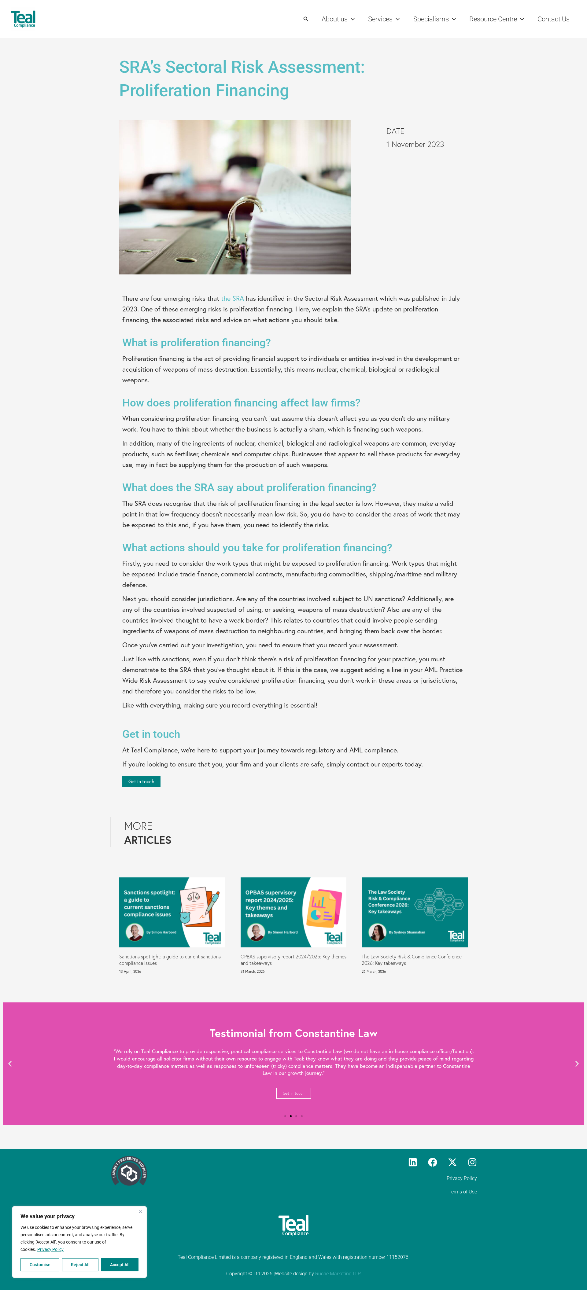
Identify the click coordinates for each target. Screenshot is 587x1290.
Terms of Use (463, 1192)
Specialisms (431, 19)
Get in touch (294, 1093)
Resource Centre (493, 19)
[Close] (140, 1211)
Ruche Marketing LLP (338, 1274)
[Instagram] (472, 1162)
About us (335, 19)
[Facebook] (432, 1162)
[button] (306, 19)
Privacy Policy (50, 1249)
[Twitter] (452, 1162)
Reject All (80, 1264)
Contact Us (553, 19)
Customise (40, 1264)
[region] (79, 1242)
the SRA (232, 298)
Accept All (120, 1264)
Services (380, 19)
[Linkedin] (412, 1162)
